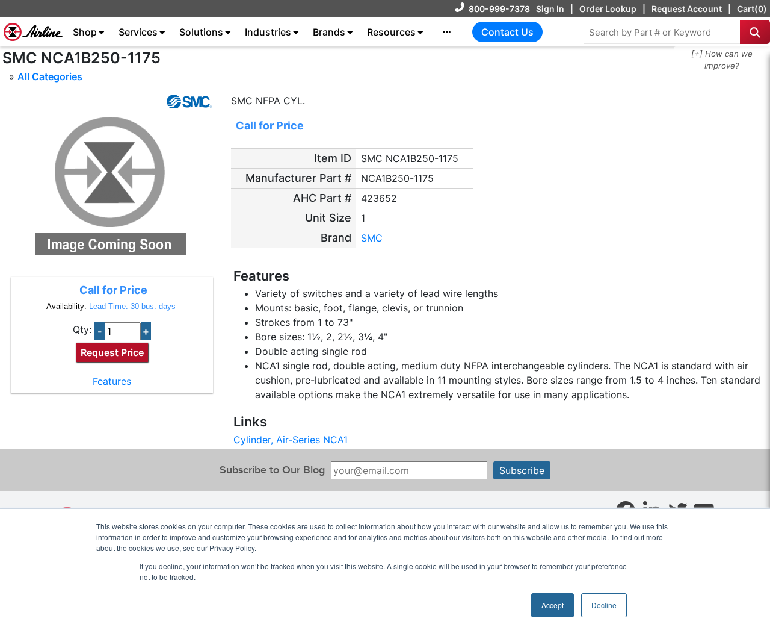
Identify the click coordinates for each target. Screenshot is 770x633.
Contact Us (507, 32)
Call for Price (113, 290)
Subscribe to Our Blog (272, 470)
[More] (447, 32)
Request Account (686, 9)
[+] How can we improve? (722, 59)
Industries (268, 32)
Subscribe (521, 470)
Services (138, 32)
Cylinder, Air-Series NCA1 (290, 440)
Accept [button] (552, 605)
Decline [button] (604, 605)
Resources (391, 32)
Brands (329, 32)
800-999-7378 (499, 9)
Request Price (112, 352)
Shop (85, 32)
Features (112, 381)
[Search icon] (755, 32)
